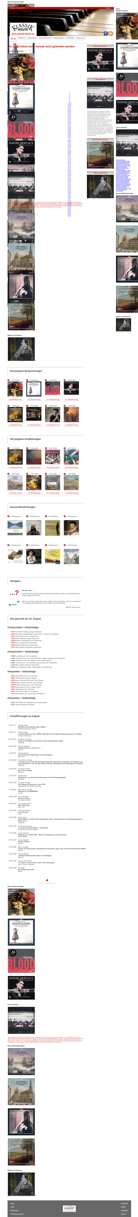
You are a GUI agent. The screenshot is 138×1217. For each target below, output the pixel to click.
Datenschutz (14, 1210)
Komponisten (45, 38)
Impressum (124, 1203)
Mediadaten (124, 1210)
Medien (22, 38)
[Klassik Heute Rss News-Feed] (110, 35)
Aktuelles (32, 38)
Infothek (70, 38)
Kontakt (123, 1207)
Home (13, 39)
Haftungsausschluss (17, 1214)
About (12, 1203)
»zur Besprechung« (15, 399)
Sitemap (108, 8)
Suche (79, 38)
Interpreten (59, 38)
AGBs (12, 1207)
